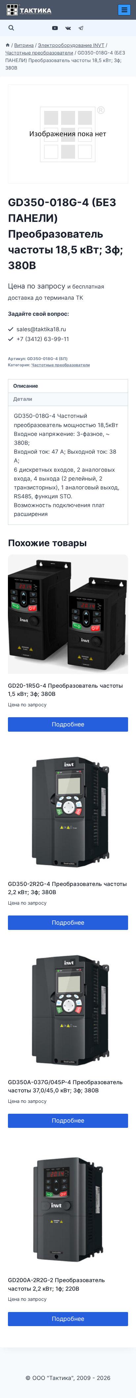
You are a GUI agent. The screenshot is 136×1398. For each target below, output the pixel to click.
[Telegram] (80, 27)
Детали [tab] (22, 399)
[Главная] (7, 45)
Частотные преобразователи (60, 364)
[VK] (68, 27)
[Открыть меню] (124, 9)
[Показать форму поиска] (11, 28)
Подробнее (68, 724)
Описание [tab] (25, 386)
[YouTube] (55, 27)
